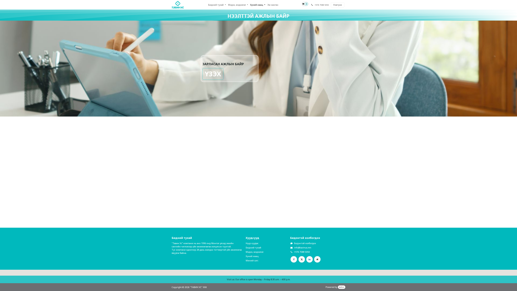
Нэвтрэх (337, 4)
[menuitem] (217, 5)
